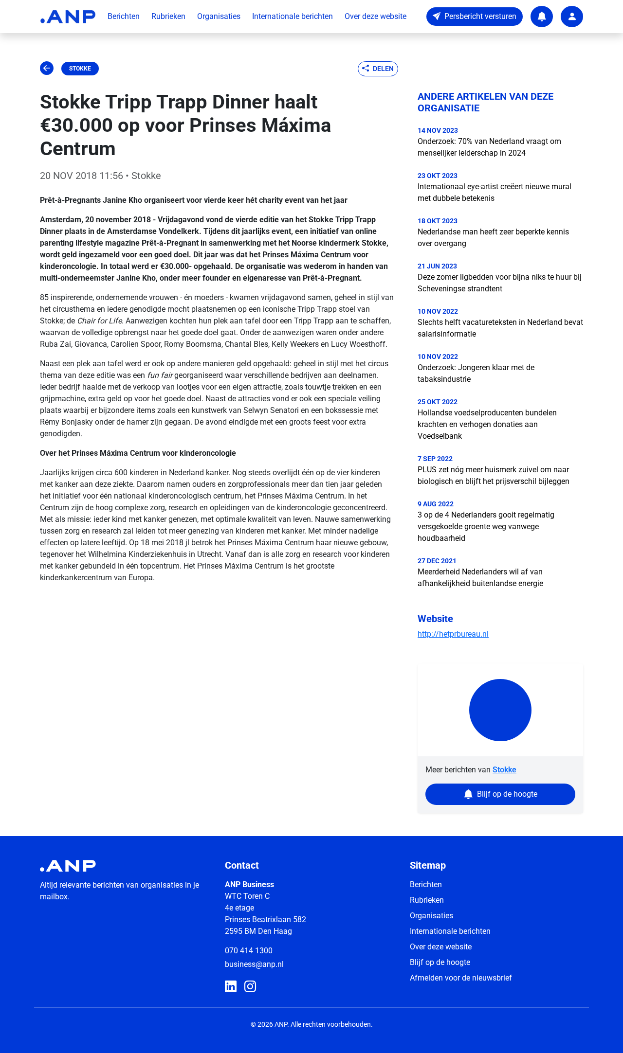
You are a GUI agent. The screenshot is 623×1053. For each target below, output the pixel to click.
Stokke (80, 68)
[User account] (572, 16)
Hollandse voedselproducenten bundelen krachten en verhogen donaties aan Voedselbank (487, 424)
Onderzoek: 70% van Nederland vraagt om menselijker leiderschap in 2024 (489, 147)
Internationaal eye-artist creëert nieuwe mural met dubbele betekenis (494, 192)
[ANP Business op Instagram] (250, 987)
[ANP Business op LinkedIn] (231, 987)
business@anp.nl (254, 964)
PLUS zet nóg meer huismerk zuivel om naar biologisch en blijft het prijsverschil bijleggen (493, 475)
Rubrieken (168, 16)
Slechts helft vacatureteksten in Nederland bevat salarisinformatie (500, 328)
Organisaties (218, 16)
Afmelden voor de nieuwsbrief (461, 977)
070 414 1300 (249, 950)
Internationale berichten (292, 16)
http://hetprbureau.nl (453, 634)
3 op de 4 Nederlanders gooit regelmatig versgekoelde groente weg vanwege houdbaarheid (486, 526)
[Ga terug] (47, 68)
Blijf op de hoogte (440, 962)
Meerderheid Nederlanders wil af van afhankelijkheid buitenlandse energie (480, 577)
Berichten (124, 16)
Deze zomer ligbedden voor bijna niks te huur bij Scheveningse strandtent (500, 282)
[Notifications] (542, 16)
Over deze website (375, 16)
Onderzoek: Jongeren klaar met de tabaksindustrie (476, 373)
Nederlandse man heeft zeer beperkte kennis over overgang (493, 237)
